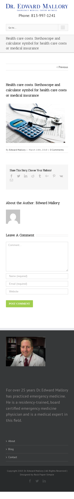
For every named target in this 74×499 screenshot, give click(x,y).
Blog (11, 449)
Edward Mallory (17, 149)
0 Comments (57, 149)
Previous (63, 67)
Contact (12, 457)
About (11, 441)
